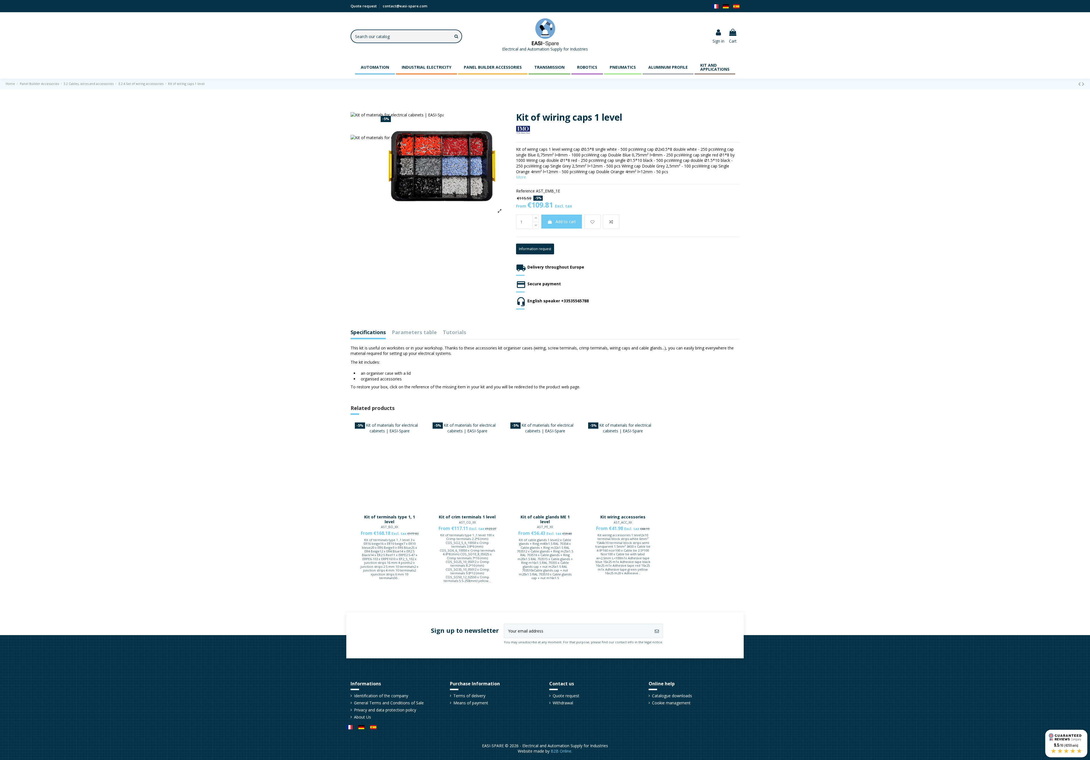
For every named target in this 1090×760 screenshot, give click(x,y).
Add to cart (566, 221)
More (521, 177)
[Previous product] (1080, 84)
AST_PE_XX (545, 527)
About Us (362, 717)
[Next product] (1083, 84)
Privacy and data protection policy (385, 710)
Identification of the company (381, 695)
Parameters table (414, 333)
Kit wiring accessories (622, 517)
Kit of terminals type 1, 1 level (389, 519)
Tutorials (454, 333)
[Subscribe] (657, 631)
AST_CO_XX (467, 522)
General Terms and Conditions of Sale (389, 702)
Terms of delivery (469, 695)
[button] (375, 67)
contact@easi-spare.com (405, 6)
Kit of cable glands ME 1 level (545, 519)
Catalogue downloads (672, 695)
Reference (525, 191)
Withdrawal (563, 702)
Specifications (368, 333)
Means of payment (470, 702)
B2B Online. (561, 751)
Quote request (364, 6)
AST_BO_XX (389, 527)
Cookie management (671, 702)
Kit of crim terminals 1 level (467, 517)
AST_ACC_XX (623, 522)
